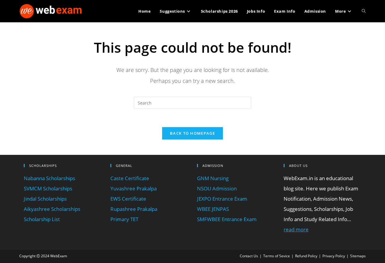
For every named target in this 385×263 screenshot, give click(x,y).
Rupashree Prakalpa (133, 208)
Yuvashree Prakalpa (133, 188)
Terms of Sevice (276, 255)
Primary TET (124, 219)
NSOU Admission (217, 188)
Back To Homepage (192, 133)
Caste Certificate (129, 178)
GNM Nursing (213, 178)
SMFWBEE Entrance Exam (227, 219)
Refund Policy (306, 255)
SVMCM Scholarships (48, 188)
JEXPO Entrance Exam (222, 198)
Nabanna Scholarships (49, 178)
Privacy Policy (333, 255)
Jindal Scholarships (45, 198)
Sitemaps (358, 255)
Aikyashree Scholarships (52, 208)
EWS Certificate (128, 198)
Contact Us (249, 255)
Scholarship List (42, 219)
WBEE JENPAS (213, 208)
